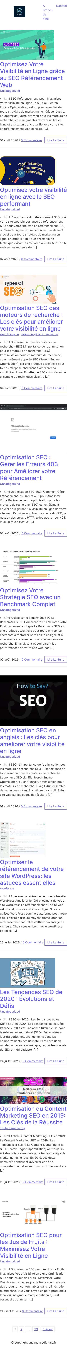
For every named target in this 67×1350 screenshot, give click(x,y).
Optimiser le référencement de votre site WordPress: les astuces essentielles (32, 872)
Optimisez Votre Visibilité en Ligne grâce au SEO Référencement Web (32, 74)
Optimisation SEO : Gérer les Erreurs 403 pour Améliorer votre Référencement (29, 467)
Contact (61, 6)
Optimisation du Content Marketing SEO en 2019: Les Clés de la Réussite (33, 1115)
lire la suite (55, 140)
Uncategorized (10, 90)
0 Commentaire (31, 140)
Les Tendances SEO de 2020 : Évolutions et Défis (31, 998)
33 (36, 1329)
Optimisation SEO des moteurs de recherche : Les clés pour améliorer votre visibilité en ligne (31, 318)
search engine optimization (39, 334)
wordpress (7, 888)
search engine (9, 334)
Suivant (48, 1329)
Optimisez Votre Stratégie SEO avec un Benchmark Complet (30, 597)
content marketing (12, 1128)
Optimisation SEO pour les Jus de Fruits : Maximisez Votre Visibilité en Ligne (31, 1245)
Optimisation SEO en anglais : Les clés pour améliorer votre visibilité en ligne (32, 740)
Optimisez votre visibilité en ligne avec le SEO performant (33, 196)
